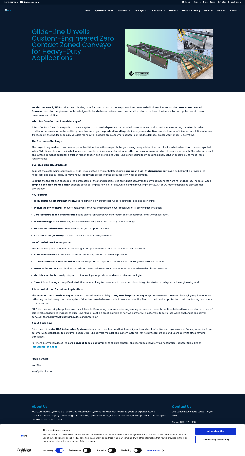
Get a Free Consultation (229, 2)
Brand (172, 11)
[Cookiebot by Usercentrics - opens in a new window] (24, 450)
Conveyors (140, 11)
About (88, 11)
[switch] (87, 450)
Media (206, 11)
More (219, 11)
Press (212, 2)
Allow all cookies (215, 431)
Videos (197, 2)
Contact (233, 11)
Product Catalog (191, 11)
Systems (122, 11)
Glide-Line (187, 2)
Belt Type (157, 11)
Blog (205, 2)
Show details (153, 450)
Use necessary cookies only (215, 439)
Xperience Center (105, 11)
